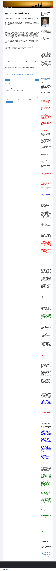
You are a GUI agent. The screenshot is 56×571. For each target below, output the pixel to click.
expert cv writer (25, 73)
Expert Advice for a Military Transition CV (12, 82)
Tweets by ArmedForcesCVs (45, 544)
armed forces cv (14, 73)
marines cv (32, 73)
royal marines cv (16, 74)
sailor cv (23, 74)
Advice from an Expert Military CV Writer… (30, 81)
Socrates (7, 569)
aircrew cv (7, 73)
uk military (31, 74)
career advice (18, 73)
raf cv (12, 74)
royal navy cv (20, 74)
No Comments (10, 83)
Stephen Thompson (27, 74)
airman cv (10, 73)
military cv (35, 73)
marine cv (29, 73)
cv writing (21, 73)
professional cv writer (9, 74)
